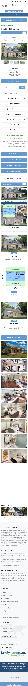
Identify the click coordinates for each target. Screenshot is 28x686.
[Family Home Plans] (14, 6)
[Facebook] (15, 1)
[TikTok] (23, 1)
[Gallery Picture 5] (14, 410)
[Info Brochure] (14, 206)
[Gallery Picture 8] (14, 456)
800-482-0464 (15, 178)
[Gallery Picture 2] (14, 365)
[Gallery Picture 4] (14, 395)
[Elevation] (14, 51)
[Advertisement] (14, 486)
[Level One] (14, 278)
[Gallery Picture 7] (14, 441)
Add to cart (14, 81)
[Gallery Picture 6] (14, 426)
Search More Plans (14, 20)
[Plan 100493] (14, 511)
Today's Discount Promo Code (10, 611)
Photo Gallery (15, 171)
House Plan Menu (7, 33)
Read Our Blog (6, 608)
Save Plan (15, 154)
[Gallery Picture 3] (14, 380)
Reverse (14, 253)
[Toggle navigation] (24, 33)
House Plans (9, 14)
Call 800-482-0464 (14, 11)
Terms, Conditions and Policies (11, 601)
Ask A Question (14, 160)
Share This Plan (15, 165)
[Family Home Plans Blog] (25, 1)
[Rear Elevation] (14, 310)
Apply (22, 87)
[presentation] (2, 511)
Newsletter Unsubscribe (9, 614)
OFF (18, 66)
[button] (4, 517)
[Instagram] (17, 1)
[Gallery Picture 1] (14, 349)
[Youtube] (20, 1)
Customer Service (7, 595)
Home (2, 14)
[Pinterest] (12, 1)
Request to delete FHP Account (11, 617)
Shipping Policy (6, 598)
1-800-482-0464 (7, 631)
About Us (5, 604)
